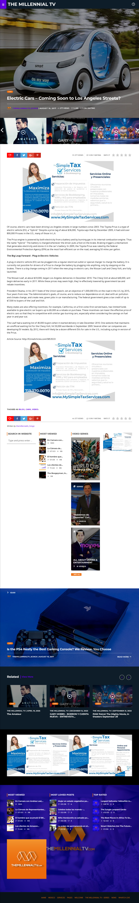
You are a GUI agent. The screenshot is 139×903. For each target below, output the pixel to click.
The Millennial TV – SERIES (97, 897)
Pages (69, 897)
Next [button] (137, 131)
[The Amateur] (23, 131)
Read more (123, 657)
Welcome (79, 897)
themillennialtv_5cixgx (25, 108)
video (35, 409)
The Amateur (14, 714)
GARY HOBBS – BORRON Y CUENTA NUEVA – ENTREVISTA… (69, 715)
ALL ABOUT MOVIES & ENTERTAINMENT (85, 561)
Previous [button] (2, 131)
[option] (23, 131)
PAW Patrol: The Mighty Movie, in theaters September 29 (111, 715)
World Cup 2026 (82, 470)
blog (22, 409)
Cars (10, 92)
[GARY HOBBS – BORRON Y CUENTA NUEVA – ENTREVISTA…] (69, 131)
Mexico (51, 897)
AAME (12, 704)
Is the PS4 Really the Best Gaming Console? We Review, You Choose (59, 649)
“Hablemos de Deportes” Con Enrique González (82, 517)
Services (61, 897)
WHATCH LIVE (124, 897)
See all (77, 574)
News (113, 897)
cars (28, 409)
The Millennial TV (32, 4)
